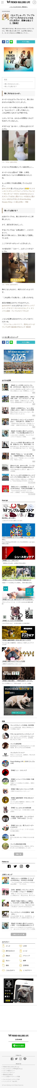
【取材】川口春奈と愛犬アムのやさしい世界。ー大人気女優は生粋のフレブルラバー (22, 924)
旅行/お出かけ (10, 951)
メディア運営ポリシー (9, 1070)
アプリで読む (26, 42)
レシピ (25, 951)
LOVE (25, 946)
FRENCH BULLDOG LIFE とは (11, 1066)
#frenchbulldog (25, 199)
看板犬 (8, 955)
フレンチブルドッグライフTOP (11, 1079)
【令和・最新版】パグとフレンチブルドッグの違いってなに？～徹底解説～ (22, 890)
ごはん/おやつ (10, 970)
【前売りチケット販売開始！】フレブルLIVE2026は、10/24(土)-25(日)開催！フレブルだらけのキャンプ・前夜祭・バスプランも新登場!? (22, 879)
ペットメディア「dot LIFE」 (10, 1081)
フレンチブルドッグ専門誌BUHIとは (12, 1068)
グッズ (8, 946)
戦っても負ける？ (11, 86)
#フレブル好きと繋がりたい (14, 196)
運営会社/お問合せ (8, 1074)
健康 (24, 960)
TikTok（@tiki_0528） (12, 162)
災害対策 (26, 965)
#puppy (5, 202)
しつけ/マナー (27, 970)
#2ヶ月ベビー (9, 194)
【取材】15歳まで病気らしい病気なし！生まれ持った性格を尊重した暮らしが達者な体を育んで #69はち (22, 902)
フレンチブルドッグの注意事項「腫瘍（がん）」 (22, 913)
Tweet (7, 41)
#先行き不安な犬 (13, 199)
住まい (8, 960)
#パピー (11, 308)
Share (3, 41)
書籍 (7, 965)
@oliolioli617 (6, 305)
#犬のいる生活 (19, 194)
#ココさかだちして (21, 308)
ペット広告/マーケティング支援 (11, 1076)
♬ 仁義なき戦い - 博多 (20, 202)
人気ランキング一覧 (18, 934)
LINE (11, 41)
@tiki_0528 (6, 188)
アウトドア (26, 955)
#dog (10, 202)
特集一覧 (18, 854)
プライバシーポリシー (9, 1072)
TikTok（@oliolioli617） (12, 284)
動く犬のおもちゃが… (12, 84)
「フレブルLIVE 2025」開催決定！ (18, 7)
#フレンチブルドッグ (16, 191)
